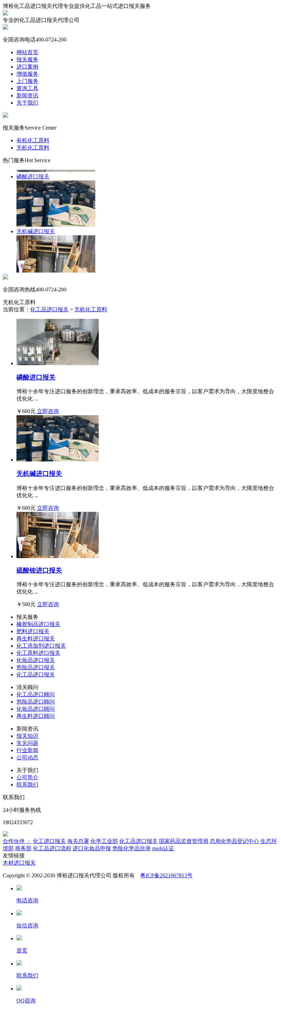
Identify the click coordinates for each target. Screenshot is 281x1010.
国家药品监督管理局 (183, 841)
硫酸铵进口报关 (39, 570)
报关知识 (27, 736)
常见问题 (27, 743)
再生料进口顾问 (35, 716)
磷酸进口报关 (36, 377)
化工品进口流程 (52, 848)
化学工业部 (104, 841)
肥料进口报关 (32, 631)
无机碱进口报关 (39, 473)
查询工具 (27, 88)
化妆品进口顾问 (35, 709)
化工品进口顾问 (35, 694)
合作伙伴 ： (17, 841)
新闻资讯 (27, 95)
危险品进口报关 (35, 667)
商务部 (23, 848)
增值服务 (27, 74)
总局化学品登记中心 (234, 841)
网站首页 (27, 52)
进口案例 (27, 67)
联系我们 (27, 784)
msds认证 (163, 848)
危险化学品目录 (131, 848)
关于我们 (27, 103)
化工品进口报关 (49, 309)
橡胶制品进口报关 (38, 624)
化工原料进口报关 (38, 653)
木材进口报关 (19, 863)
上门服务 (27, 81)
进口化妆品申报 (92, 848)
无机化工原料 (32, 148)
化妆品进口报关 (35, 660)
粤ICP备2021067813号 (166, 875)
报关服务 (27, 59)
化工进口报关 (49, 841)
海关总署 (78, 841)
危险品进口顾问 (35, 702)
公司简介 (27, 777)
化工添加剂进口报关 (41, 646)
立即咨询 (48, 411)
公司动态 (27, 757)
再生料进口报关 (35, 638)
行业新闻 (27, 750)
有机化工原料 (32, 140)
